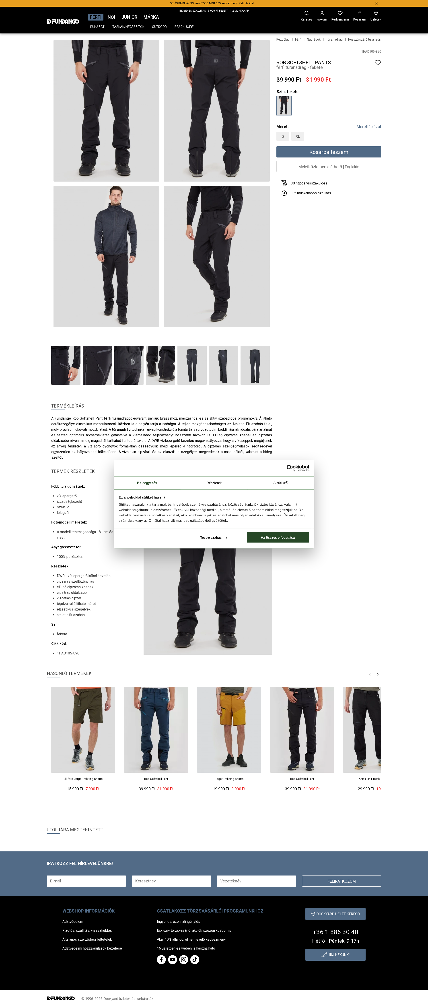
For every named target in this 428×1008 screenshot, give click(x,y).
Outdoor (159, 27)
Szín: (281, 91)
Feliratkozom (342, 881)
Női (111, 17)
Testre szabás (211, 537)
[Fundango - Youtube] (172, 959)
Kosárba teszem (328, 152)
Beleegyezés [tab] (147, 482)
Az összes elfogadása (278, 537)
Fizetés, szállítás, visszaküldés (87, 930)
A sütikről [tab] (280, 482)
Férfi (95, 17)
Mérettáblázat (369, 126)
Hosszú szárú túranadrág (366, 39)
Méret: (282, 126)
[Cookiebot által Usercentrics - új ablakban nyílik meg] (289, 468)
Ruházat (97, 27)
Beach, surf (184, 27)
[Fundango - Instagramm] (183, 959)
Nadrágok (314, 39)
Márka (151, 17)
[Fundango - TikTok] (194, 959)
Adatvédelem (72, 921)
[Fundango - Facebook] (161, 959)
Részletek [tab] (214, 482)
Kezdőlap (283, 39)
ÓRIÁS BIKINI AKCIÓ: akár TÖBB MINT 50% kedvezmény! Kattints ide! (212, 3)
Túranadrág (334, 39)
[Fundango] (63, 19)
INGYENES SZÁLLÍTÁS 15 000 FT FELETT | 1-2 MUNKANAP (214, 10)
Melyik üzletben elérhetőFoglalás (328, 166)
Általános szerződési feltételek (87, 939)
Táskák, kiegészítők (128, 27)
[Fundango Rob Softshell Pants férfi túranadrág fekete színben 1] (284, 105)
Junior (129, 17)
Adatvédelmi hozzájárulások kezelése (92, 948)
